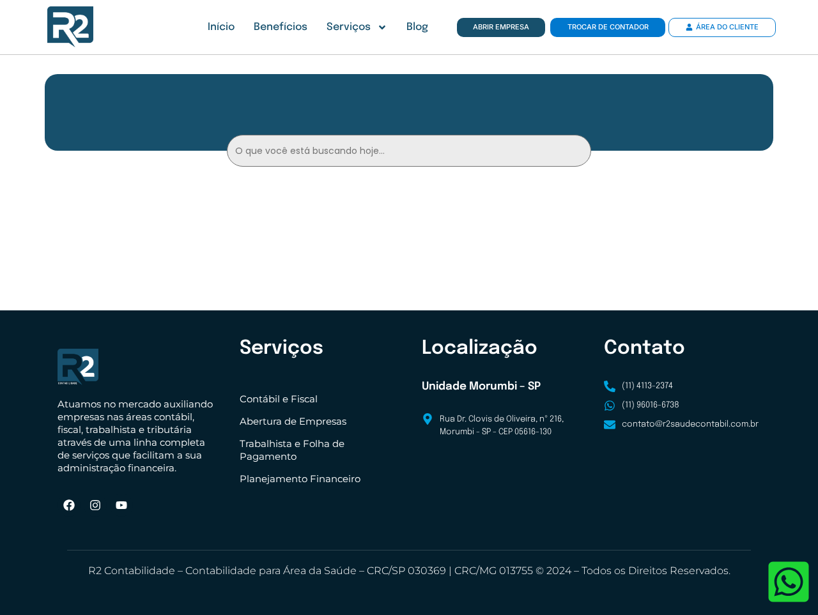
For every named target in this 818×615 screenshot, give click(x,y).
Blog (417, 27)
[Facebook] (69, 505)
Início (221, 27)
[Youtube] (121, 505)
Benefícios (280, 27)
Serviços (349, 27)
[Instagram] (95, 505)
